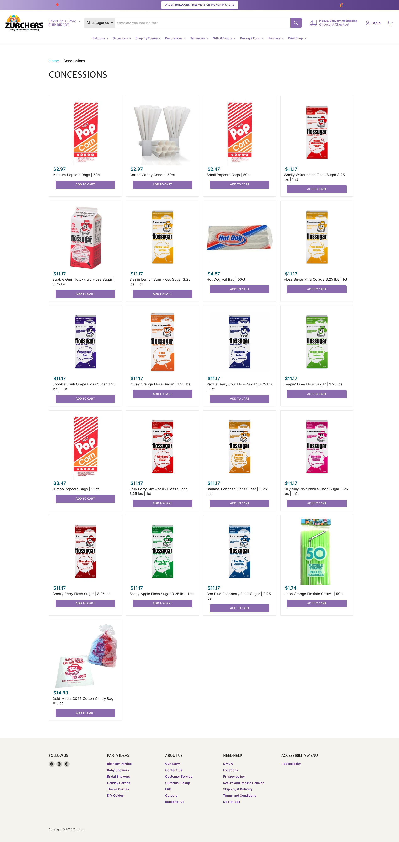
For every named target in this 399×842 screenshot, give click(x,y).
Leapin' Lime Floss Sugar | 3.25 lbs (313, 384)
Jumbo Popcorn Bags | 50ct (75, 489)
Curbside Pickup (177, 783)
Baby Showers (118, 770)
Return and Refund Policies (243, 783)
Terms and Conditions (239, 796)
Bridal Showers (118, 776)
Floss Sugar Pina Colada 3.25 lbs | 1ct (315, 279)
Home (54, 61)
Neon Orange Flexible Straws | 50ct (314, 594)
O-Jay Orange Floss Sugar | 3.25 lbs (159, 384)
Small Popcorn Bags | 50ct (229, 175)
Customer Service (178, 776)
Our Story (172, 764)
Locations (230, 770)
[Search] (296, 23)
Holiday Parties (118, 783)
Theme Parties (118, 789)
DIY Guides (115, 796)
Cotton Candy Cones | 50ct (152, 175)
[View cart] (390, 22)
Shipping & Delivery (238, 789)
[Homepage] (24, 23)
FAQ (168, 789)
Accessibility (291, 764)
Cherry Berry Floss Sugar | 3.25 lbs (81, 594)
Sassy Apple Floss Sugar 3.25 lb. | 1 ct (161, 594)
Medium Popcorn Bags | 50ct (76, 175)
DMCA (228, 764)
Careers (171, 796)
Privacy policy (234, 776)
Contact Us (173, 770)
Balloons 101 (174, 802)
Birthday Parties (119, 764)
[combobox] (203, 23)
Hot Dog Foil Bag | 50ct (226, 279)
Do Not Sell (231, 802)
